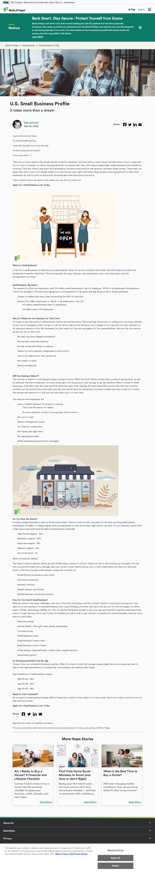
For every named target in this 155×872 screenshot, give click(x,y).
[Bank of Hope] (14, 9)
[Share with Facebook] (124, 125)
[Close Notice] (140, 27)
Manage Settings (115, 850)
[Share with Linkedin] (135, 125)
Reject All (115, 858)
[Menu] (149, 10)
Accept (115, 866)
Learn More (37, 37)
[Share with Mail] (140, 124)
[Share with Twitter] (129, 124)
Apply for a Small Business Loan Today (31, 185)
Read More (46, 802)
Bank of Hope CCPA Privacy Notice (71, 854)
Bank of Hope (12, 45)
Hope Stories (28, 45)
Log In (141, 9)
